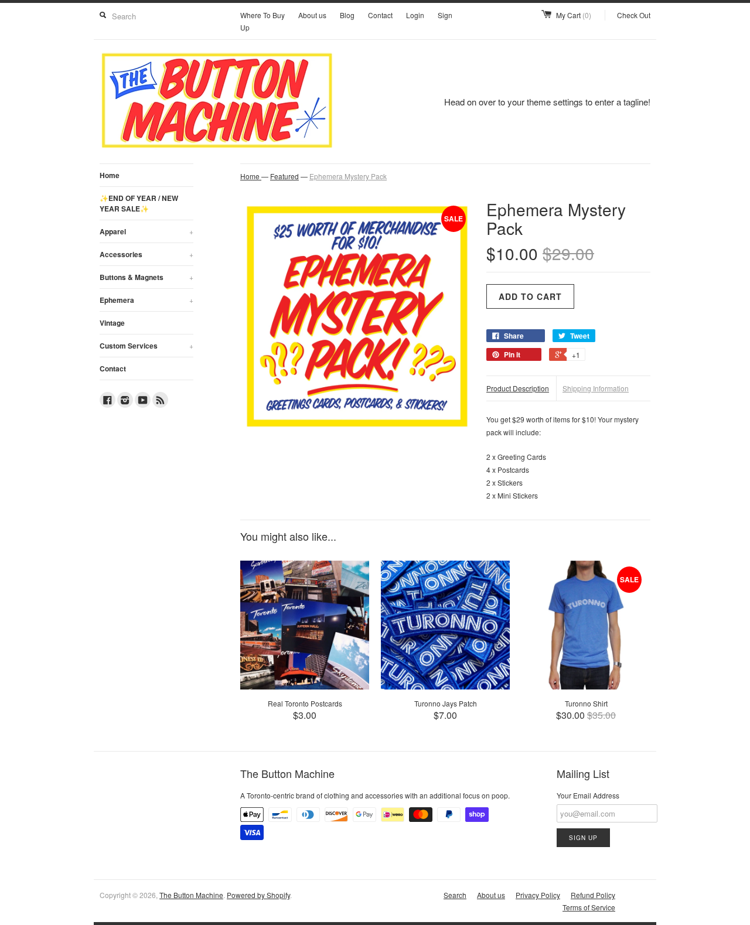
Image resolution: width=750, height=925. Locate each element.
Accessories (146, 254)
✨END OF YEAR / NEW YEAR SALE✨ (139, 203)
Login (415, 15)
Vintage (112, 323)
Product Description (517, 388)
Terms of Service (588, 907)
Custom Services (146, 345)
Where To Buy (262, 15)
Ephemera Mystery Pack (348, 176)
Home (110, 175)
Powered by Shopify (258, 895)
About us (312, 15)
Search (455, 895)
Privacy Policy (538, 895)
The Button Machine (191, 895)
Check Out (633, 15)
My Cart (573, 15)
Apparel (146, 231)
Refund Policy (593, 895)
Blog (347, 15)
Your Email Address (588, 795)
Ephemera (146, 300)
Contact (380, 15)
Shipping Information (595, 388)
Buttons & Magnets (146, 277)
